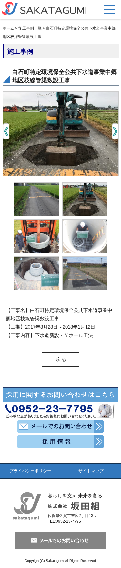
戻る (61, 359)
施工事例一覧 (30, 28)
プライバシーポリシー (30, 470)
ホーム (8, 28)
